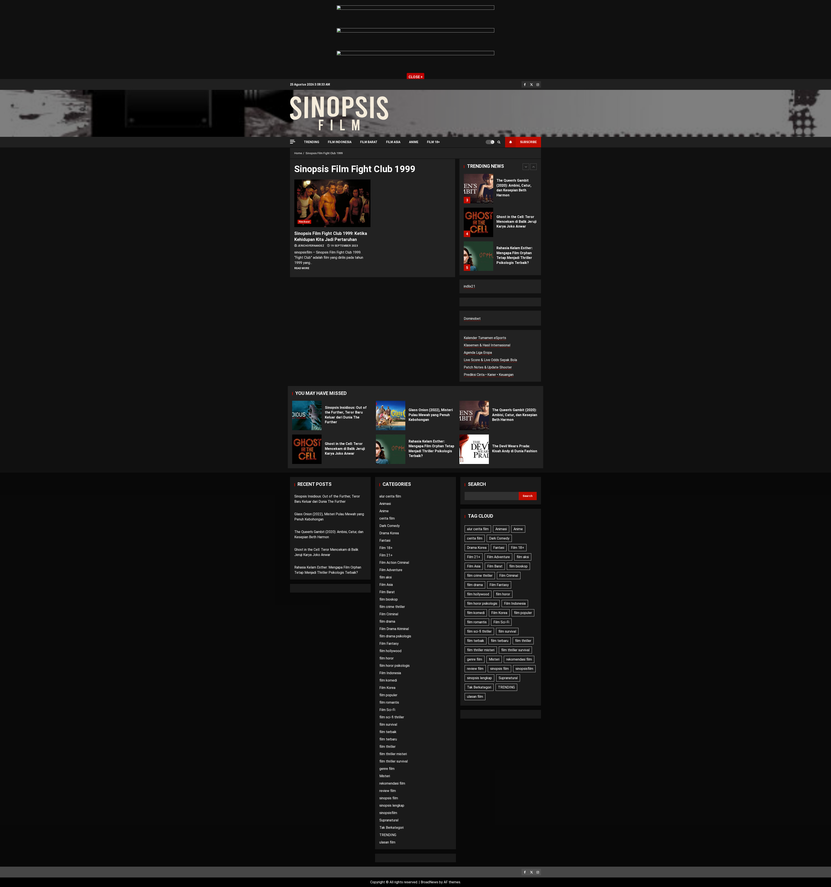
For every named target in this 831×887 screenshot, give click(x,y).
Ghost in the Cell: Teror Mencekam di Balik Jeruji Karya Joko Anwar (478, 222)
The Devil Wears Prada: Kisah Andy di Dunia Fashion (474, 449)
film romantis (389, 702)
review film (387, 791)
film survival (388, 724)
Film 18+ (433, 142)
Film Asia (393, 142)
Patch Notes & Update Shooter (488, 367)
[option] (500, 191)
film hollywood (390, 651)
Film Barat (368, 142)
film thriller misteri (393, 754)
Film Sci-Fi (387, 710)
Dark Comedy (389, 526)
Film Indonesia (339, 142)
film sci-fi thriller (391, 717)
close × (416, 77)
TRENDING (311, 142)
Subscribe (528, 142)
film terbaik (387, 732)
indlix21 (469, 286)
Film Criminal (388, 614)
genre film (387, 769)
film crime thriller (392, 607)
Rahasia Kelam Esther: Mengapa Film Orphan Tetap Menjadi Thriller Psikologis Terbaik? (478, 256)
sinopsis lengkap (391, 805)
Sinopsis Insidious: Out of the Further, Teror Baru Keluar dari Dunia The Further (307, 415)
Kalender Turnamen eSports (485, 338)
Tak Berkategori (391, 828)
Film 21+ (386, 555)
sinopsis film (388, 798)
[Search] (499, 142)
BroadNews (429, 882)
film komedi (388, 680)
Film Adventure (390, 570)
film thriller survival (393, 761)
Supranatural (388, 820)
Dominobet (472, 319)
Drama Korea (389, 533)
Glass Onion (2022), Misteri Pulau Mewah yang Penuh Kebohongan (390, 415)
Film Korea (387, 688)
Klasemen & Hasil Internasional (487, 345)
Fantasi (384, 540)
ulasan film (387, 842)
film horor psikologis (394, 666)
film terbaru (388, 739)
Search (477, 484)
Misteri (384, 776)
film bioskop (388, 599)
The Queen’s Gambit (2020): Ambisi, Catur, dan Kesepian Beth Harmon (478, 188)
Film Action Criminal (394, 563)
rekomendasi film (392, 783)
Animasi (385, 504)
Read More (301, 268)
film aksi (385, 577)
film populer (388, 695)
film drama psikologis (395, 636)
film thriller (387, 747)
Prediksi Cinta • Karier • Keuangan (489, 375)
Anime (413, 142)
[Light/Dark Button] (490, 142)
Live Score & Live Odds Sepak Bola (490, 360)
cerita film (387, 518)
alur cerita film (390, 496)
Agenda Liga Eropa (478, 353)
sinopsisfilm (388, 813)
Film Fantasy (389, 643)
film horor (386, 658)
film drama (387, 621)
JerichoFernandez (311, 245)
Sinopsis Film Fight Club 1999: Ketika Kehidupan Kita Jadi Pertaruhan (332, 203)
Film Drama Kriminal (394, 629)
